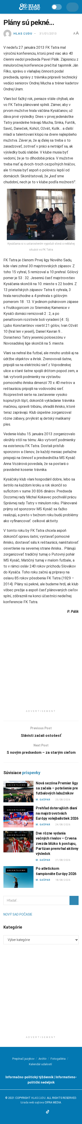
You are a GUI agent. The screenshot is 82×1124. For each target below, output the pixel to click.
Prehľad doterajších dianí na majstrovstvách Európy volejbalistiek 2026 (57, 813)
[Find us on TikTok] (48, 1112)
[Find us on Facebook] (31, 1112)
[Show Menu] (5, 7)
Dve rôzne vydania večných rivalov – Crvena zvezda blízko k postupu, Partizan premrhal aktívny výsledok (57, 843)
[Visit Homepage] (29, 7)
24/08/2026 (63, 824)
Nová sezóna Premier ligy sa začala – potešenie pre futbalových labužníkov (57, 788)
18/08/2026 (63, 880)
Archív (42, 1058)
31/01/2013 (48, 33)
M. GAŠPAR (43, 799)
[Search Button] (74, 900)
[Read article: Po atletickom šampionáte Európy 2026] (18, 877)
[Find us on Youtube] (42, 1112)
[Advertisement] (41, 666)
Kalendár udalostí (40, 1064)
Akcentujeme (16, 785)
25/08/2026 (63, 799)
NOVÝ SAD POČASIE (17, 914)
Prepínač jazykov (23, 1058)
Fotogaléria (58, 1058)
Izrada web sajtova (32, 1102)
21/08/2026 (63, 860)
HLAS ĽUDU (22, 33)
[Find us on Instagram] (36, 1112)
